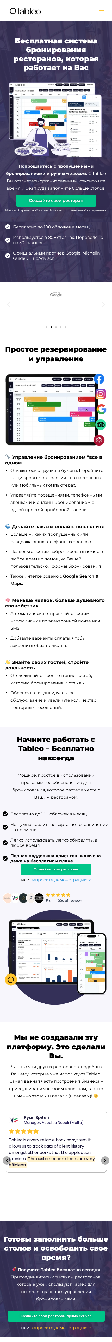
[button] (8, 304)
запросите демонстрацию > (60, 879)
